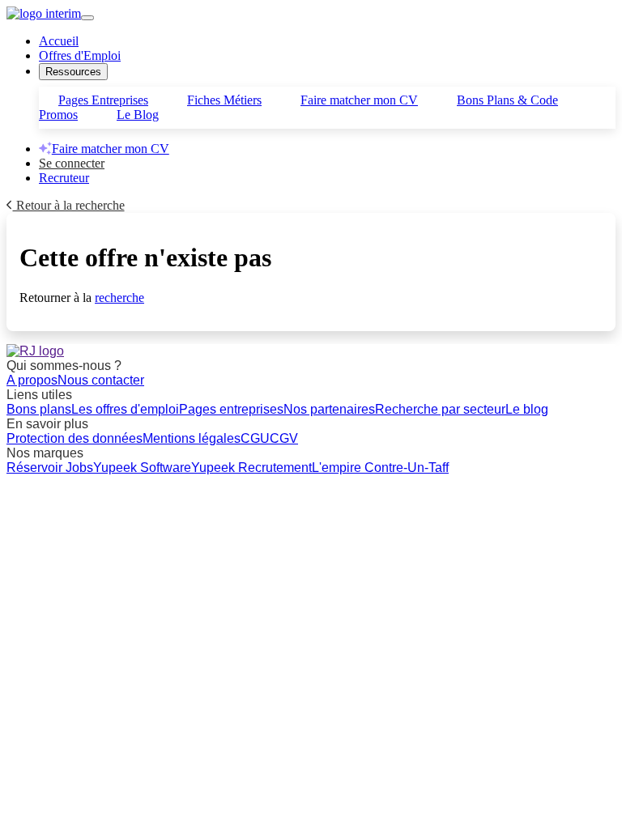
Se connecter (71, 163)
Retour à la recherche (69, 205)
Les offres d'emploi (125, 409)
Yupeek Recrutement (251, 467)
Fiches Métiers (224, 100)
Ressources (73, 72)
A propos (32, 380)
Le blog (526, 409)
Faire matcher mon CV (359, 100)
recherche (119, 297)
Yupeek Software (142, 467)
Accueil (59, 41)
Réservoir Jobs (49, 467)
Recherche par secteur (440, 409)
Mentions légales (192, 438)
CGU (255, 438)
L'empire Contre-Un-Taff (380, 467)
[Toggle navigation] (87, 17)
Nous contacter (101, 380)
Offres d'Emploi (80, 55)
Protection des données (74, 438)
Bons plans (38, 409)
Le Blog (138, 114)
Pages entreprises (231, 409)
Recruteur (64, 178)
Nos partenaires (329, 409)
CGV (284, 438)
